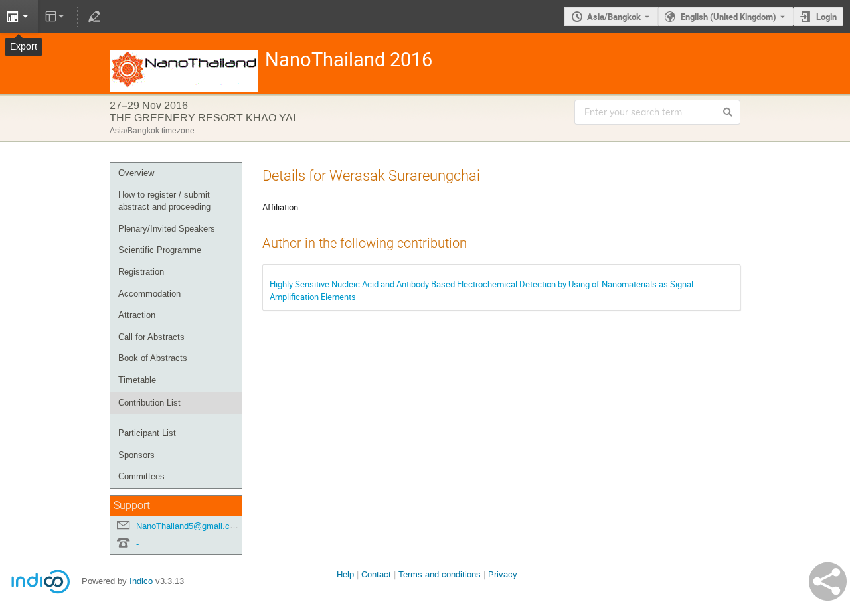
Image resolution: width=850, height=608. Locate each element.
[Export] (19, 16)
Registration (141, 272)
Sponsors (136, 455)
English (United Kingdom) (728, 17)
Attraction (136, 315)
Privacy (502, 574)
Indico (141, 581)
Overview (136, 173)
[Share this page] (828, 581)
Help (345, 574)
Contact (376, 574)
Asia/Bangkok (614, 17)
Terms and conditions (439, 574)
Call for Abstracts (151, 337)
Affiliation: (281, 207)
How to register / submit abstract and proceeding (164, 201)
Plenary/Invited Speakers (166, 229)
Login (826, 17)
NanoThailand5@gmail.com (189, 526)
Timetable (137, 380)
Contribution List (149, 403)
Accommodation (149, 294)
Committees (141, 476)
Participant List (147, 433)
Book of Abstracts (152, 358)
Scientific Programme (159, 250)
